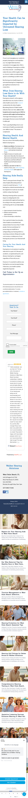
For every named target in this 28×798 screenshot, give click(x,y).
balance (6, 150)
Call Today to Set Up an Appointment (13, 273)
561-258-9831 (14, 3)
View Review (19, 446)
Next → (16, 796)
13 (10, 796)
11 (21, 793)
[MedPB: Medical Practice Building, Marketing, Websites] (9, 503)
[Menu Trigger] (26, 1)
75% (19, 185)
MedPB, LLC (18, 455)
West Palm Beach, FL (14, 1)
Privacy (12, 501)
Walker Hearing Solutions (10, 33)
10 (17, 793)
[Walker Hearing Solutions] (14, 11)
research (20, 103)
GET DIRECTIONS (8, 488)
